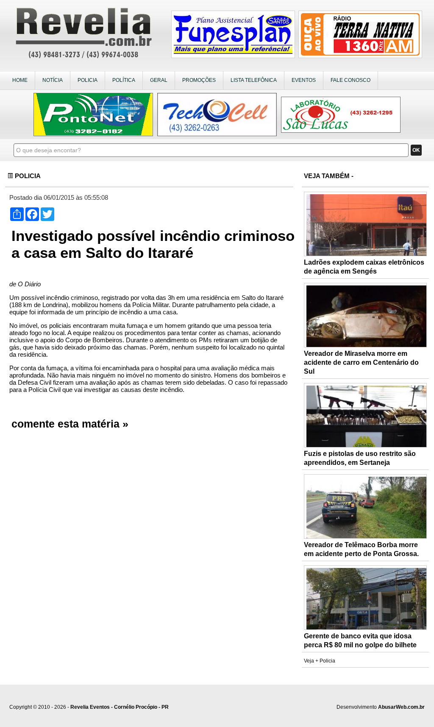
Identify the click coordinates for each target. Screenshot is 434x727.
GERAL (158, 80)
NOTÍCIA (52, 80)
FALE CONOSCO (350, 80)
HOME (20, 80)
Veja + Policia (319, 661)
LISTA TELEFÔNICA (254, 80)
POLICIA (87, 80)
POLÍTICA (123, 80)
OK (416, 150)
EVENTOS (304, 80)
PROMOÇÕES (199, 80)
